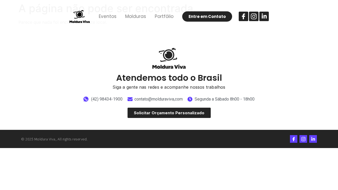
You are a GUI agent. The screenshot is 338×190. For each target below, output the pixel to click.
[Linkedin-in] (264, 16)
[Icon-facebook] (243, 16)
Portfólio (164, 16)
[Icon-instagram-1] (254, 16)
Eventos (107, 16)
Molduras (135, 16)
